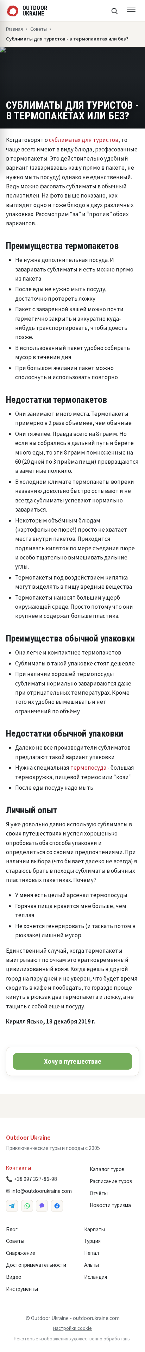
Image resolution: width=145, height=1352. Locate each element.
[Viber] (42, 1206)
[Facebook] (57, 1206)
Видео (13, 1277)
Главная (14, 29)
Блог (12, 1229)
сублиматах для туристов (83, 140)
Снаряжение (20, 1253)
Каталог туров (107, 1169)
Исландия (95, 1277)
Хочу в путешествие (72, 1061)
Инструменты (22, 1289)
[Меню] (131, 11)
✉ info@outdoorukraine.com (39, 1191)
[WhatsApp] (27, 1206)
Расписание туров (111, 1181)
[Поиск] (114, 11)
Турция (92, 1241)
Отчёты (99, 1193)
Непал (91, 1253)
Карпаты (94, 1229)
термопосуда (88, 768)
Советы (38, 29)
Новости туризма (110, 1205)
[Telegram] (12, 1206)
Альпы (91, 1265)
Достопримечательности (36, 1265)
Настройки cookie (72, 1328)
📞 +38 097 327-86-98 (31, 1179)
